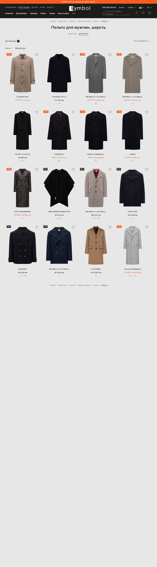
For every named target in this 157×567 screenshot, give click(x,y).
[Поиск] (103, 12)
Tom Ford (133, 212)
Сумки (52, 13)
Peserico (59, 154)
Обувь (43, 13)
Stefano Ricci (59, 97)
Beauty (50, 7)
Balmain (22, 269)
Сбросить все (20, 48)
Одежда (33, 13)
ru (148, 7)
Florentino (22, 97)
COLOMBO (96, 269)
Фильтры (14, 41)
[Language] (141, 8)
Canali (132, 154)
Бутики (121, 7)
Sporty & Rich (22, 154)
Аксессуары (63, 13)
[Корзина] (149, 13)
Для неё (73, 34)
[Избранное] (143, 13)
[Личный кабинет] (136, 13)
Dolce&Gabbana (22, 212)
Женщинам (11, 7)
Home (42, 7)
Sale (74, 13)
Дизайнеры (21, 13)
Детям (35, 7)
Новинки (9, 13)
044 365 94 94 (109, 7)
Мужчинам (24, 7)
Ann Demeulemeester (59, 212)
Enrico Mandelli (95, 154)
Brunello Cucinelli (96, 97)
